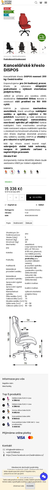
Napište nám (7, 383)
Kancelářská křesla (32, 210)
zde (22, 486)
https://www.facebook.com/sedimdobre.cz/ (25, 455)
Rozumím (30, 486)
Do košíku (37, 197)
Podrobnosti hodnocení (15, 59)
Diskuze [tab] (29, 223)
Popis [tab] (8, 223)
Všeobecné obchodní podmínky (25, 467)
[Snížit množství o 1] (10, 197)
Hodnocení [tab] (18, 223)
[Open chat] (44, 476)
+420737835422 (13, 452)
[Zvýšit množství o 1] (22, 197)
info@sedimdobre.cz (15, 449)
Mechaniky (7, 386)
